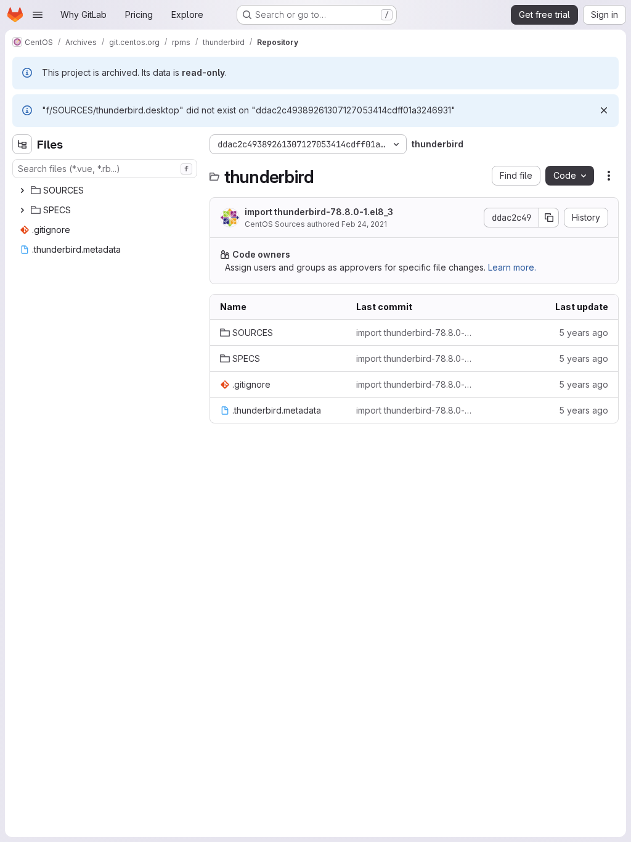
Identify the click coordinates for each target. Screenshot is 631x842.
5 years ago (583, 332)
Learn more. (512, 267)
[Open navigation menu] (37, 15)
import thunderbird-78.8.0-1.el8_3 (319, 211)
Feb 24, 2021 (364, 224)
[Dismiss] (603, 110)
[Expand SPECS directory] (22, 210)
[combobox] (104, 168)
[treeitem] (106, 190)
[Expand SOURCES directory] (22, 190)
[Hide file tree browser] (22, 144)
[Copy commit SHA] (549, 217)
